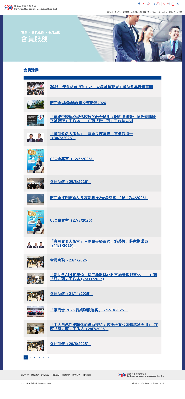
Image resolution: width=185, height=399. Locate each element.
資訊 (154, 12)
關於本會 (110, 12)
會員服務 (134, 12)
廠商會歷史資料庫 (175, 12)
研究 (149, 12)
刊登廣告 (56, 375)
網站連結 (45, 375)
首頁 (24, 32)
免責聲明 (76, 375)
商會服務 (118, 12)
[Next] (48, 357)
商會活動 (126, 12)
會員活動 (54, 32)
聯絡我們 (66, 375)
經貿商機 (142, 12)
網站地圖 (87, 375)
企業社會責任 (162, 12)
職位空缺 (35, 375)
